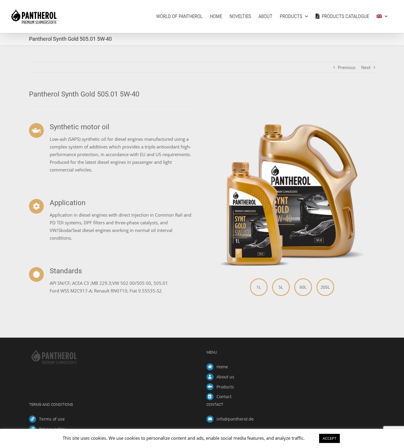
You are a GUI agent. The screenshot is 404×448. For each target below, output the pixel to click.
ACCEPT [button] (329, 438)
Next (366, 67)
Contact (224, 396)
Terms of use (52, 419)
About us (225, 377)
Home (222, 366)
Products (225, 387)
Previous (346, 67)
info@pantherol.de (235, 419)
